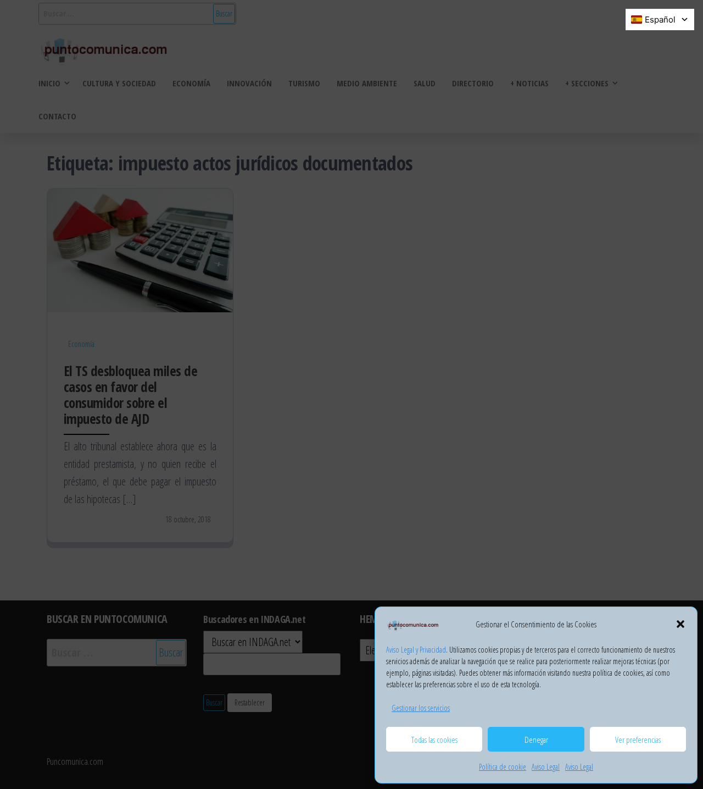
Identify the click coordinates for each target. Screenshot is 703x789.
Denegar (536, 739)
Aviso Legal (546, 767)
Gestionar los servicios (421, 708)
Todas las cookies (434, 739)
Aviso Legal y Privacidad (416, 649)
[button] (680, 624)
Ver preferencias (638, 739)
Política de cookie (502, 767)
